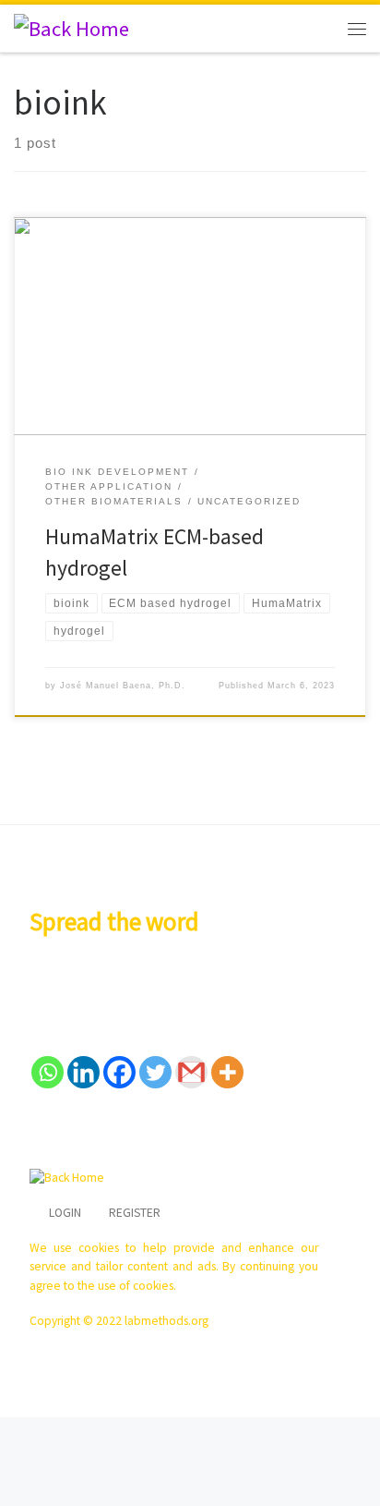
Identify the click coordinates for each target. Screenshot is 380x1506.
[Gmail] (191, 1072)
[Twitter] (155, 1072)
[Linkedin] (83, 1072)
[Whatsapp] (47, 1072)
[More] (227, 1072)
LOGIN (65, 1213)
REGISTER (134, 1213)
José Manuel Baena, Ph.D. (122, 685)
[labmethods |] (71, 27)
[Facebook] (119, 1072)
